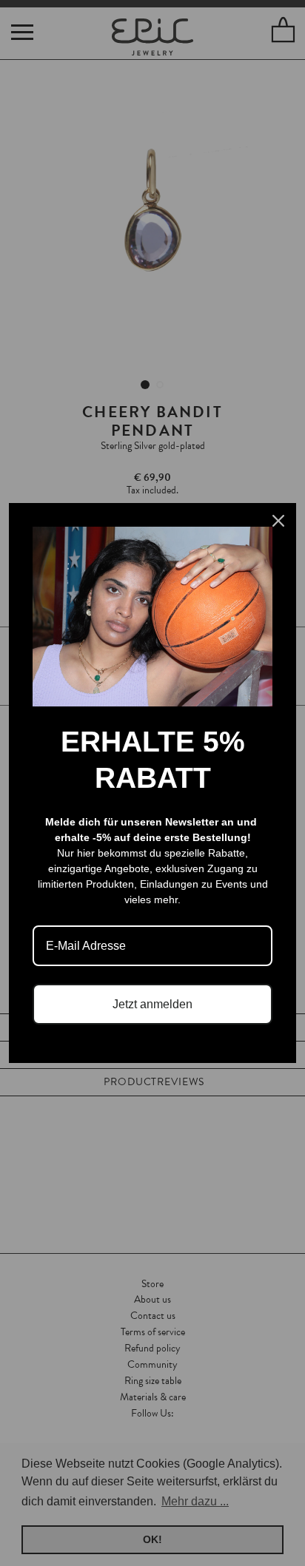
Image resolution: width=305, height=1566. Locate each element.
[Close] (278, 521)
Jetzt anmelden (152, 1004)
